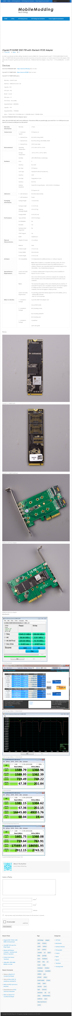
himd (39, 961)
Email (34, 905)
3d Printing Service (16, 1)
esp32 (49, 952)
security (39, 986)
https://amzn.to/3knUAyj (23, 68)
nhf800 (39, 974)
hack (39, 958)
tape (39, 989)
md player (40, 968)
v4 (49, 992)
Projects (57, 953)
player (45, 977)
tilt (45, 992)
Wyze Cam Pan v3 (42, 1002)
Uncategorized (59, 966)
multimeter (40, 971)
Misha (14, 52)
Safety (9, 1)
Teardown (58, 963)
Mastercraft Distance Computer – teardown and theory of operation (10, 952)
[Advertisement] (36, 36)
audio (39, 946)
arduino (44, 943)
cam (39, 949)
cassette (40, 952)
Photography (58, 950)
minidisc (47, 968)
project (48, 980)
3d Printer (57, 940)
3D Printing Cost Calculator (28, 1)
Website (35, 910)
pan (44, 974)
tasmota (44, 989)
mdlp (44, 965)
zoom (39, 1005)
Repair (57, 956)
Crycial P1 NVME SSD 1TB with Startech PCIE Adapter (27, 50)
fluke (39, 955)
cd (44, 952)
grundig (44, 955)
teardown (40, 992)
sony (45, 986)
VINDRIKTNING (46, 995)
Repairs (57, 960)
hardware (44, 958)
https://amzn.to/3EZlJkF (23, 72)
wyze (46, 998)
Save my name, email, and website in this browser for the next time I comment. (24, 915)
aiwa (39, 943)
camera (44, 949)
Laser (39, 965)
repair (44, 983)
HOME (4, 1)
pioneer (39, 977)
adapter (47, 940)
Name (34, 899)
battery (44, 946)
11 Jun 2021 (7, 52)
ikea (44, 961)
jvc (47, 961)
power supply (41, 980)
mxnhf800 (47, 971)
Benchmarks (58, 943)
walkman (40, 998)
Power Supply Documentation (42, 1)
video (39, 995)
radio (39, 983)
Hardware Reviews (60, 946)
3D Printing (40, 940)
